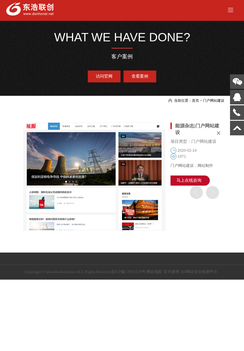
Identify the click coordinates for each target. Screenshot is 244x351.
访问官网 (104, 76)
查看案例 (140, 76)
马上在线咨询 (188, 180)
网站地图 (154, 271)
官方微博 (171, 271)
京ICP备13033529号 (128, 271)
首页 (195, 100)
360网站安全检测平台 (198, 271)
